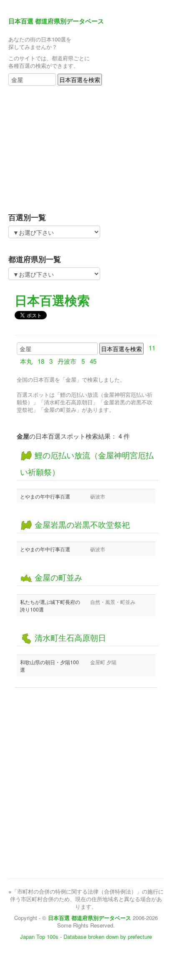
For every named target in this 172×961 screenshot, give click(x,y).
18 (41, 361)
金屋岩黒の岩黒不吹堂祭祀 (81, 524)
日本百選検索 (52, 300)
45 (93, 361)
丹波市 (67, 361)
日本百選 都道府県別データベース (56, 21)
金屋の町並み (57, 577)
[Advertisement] (60, 146)
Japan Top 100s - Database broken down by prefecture (86, 936)
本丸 (26, 361)
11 (152, 347)
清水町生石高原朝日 (69, 637)
